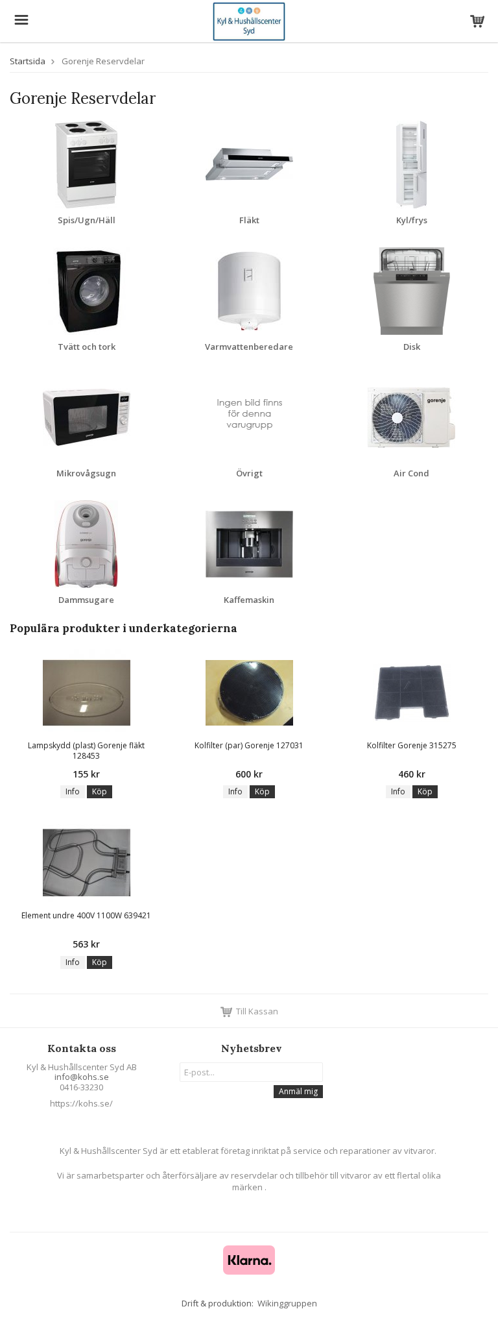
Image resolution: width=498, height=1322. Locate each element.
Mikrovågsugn (86, 473)
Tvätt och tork (86, 346)
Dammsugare (86, 600)
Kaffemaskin (249, 600)
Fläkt (249, 220)
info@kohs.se (81, 1077)
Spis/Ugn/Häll (86, 220)
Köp (99, 791)
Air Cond (411, 473)
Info (72, 791)
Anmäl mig (298, 1091)
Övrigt (249, 473)
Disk (411, 346)
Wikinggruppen (287, 1303)
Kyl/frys (411, 220)
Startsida (27, 61)
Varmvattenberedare (249, 346)
